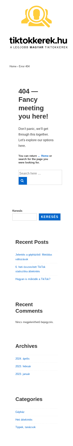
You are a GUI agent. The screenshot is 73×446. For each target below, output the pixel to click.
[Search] (23, 181)
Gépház (20, 411)
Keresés (17, 210)
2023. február (23, 366)
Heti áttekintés (23, 419)
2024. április (22, 358)
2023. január (22, 374)
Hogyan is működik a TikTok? (32, 279)
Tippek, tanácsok (25, 427)
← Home (43, 155)
